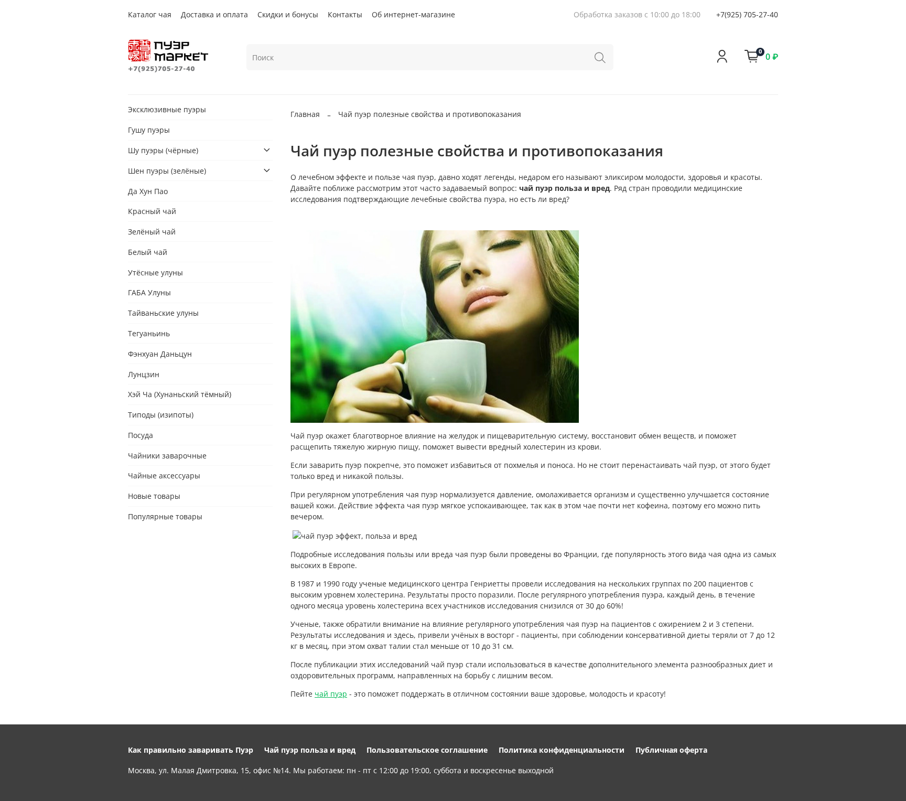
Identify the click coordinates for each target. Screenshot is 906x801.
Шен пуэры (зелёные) (167, 170)
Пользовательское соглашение (427, 750)
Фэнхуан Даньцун (160, 353)
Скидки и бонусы (287, 14)
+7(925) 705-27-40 (747, 14)
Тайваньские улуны (163, 313)
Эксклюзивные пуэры (167, 109)
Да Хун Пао (148, 191)
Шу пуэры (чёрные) (163, 150)
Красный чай (152, 211)
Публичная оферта (671, 750)
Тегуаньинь (149, 333)
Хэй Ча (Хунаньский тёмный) (179, 394)
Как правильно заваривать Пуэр (190, 750)
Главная (305, 114)
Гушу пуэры (149, 130)
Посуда (140, 435)
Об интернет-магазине (413, 14)
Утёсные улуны (155, 272)
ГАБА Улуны (149, 292)
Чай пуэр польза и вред (309, 750)
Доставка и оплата (214, 14)
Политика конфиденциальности (561, 750)
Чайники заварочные (167, 455)
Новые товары (154, 496)
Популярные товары (165, 516)
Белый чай (147, 252)
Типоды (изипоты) (160, 415)
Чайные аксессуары (164, 475)
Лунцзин (143, 374)
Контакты (345, 14)
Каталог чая (149, 14)
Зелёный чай (152, 232)
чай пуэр (331, 694)
